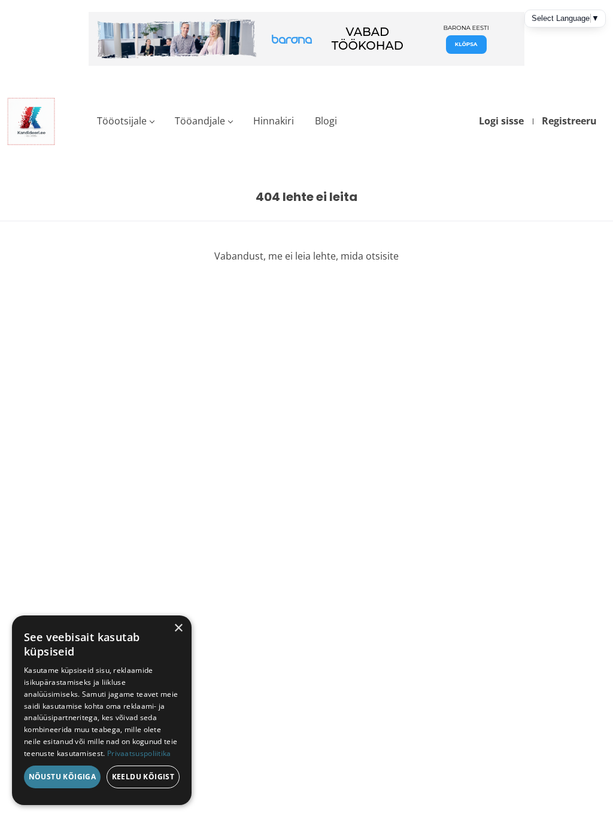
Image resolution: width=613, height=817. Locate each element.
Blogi (326, 121)
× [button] (178, 628)
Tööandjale (200, 121)
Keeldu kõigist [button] (143, 777)
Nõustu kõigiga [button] (62, 777)
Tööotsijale (122, 121)
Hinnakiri (273, 121)
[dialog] (102, 710)
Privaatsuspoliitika (139, 753)
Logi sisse (501, 121)
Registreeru (569, 121)
